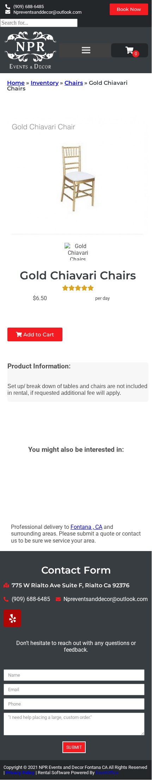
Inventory (45, 83)
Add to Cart (38, 334)
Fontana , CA (86, 527)
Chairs (74, 83)
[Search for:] (39, 23)
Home (16, 83)
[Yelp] (12, 618)
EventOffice (107, 772)
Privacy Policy (20, 772)
